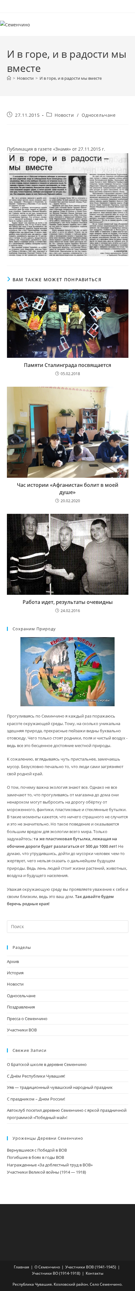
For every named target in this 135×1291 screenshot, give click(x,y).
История (15, 973)
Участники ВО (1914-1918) (56, 1273)
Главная (21, 1267)
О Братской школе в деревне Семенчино (47, 1064)
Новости (64, 115)
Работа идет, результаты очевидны (68, 602)
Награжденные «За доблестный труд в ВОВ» (50, 1165)
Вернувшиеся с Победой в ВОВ (37, 1150)
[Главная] (9, 78)
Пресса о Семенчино (27, 1018)
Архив (13, 961)
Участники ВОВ (22, 1030)
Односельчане (99, 115)
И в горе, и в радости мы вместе (71, 78)
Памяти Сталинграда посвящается (67, 365)
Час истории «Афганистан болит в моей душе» (67, 488)
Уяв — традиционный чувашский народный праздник (60, 1087)
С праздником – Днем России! (36, 1099)
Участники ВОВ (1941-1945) (90, 1267)
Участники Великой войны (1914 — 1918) (46, 1172)
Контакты (94, 1273)
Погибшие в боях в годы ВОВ (35, 1157)
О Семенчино (47, 1267)
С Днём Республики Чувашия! (36, 1076)
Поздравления (21, 1007)
